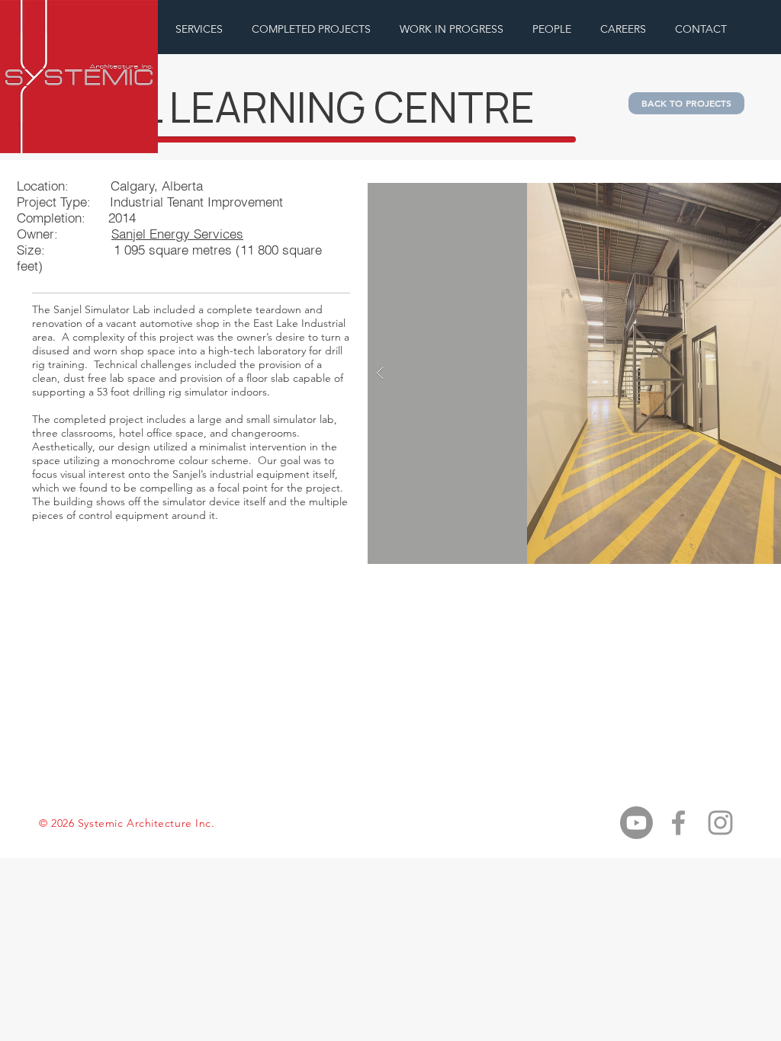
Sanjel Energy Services (177, 234)
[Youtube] (636, 822)
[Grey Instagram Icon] (720, 822)
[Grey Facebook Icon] (678, 822)
